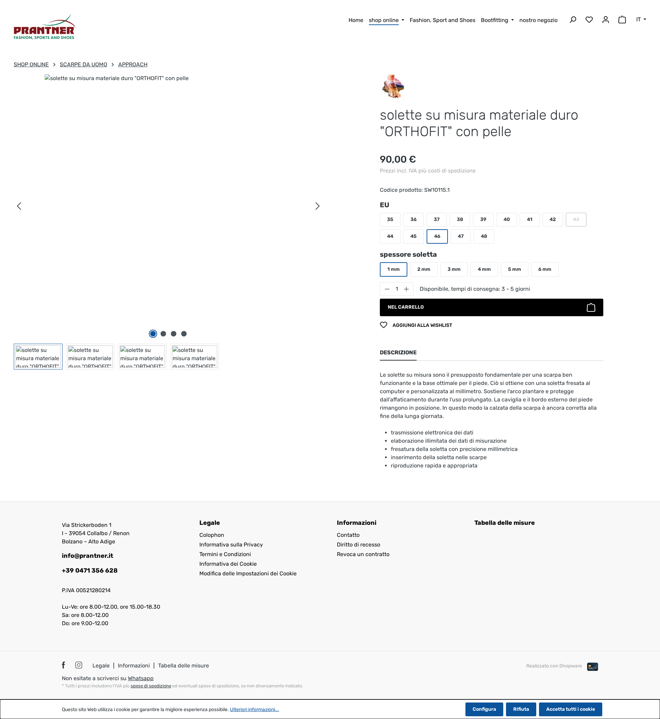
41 (529, 219)
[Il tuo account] (605, 20)
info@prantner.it (87, 556)
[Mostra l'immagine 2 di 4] (163, 333)
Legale (101, 665)
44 (390, 236)
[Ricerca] (572, 20)
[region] (168, 221)
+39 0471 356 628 (90, 570)
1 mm (393, 269)
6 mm (544, 269)
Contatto (348, 535)
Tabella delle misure (504, 523)
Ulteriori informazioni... (254, 709)
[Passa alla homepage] (45, 27)
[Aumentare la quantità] (406, 289)
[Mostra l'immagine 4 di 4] (184, 333)
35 (390, 219)
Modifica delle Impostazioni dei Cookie (248, 573)
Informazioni (134, 665)
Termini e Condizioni (225, 554)
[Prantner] (393, 85)
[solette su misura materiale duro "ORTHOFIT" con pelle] (168, 199)
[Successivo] (317, 206)
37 (437, 219)
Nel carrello (406, 307)
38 (460, 219)
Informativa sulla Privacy (231, 544)
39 (483, 219)
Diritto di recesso (358, 544)
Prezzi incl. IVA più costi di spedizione (428, 170)
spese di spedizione (151, 685)
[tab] (398, 353)
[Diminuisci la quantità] (387, 289)
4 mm (484, 269)
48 (484, 236)
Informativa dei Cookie (228, 564)
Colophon (211, 535)
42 (553, 219)
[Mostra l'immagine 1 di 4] (153, 333)
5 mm (514, 269)
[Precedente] (19, 206)
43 (579, 221)
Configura (484, 709)
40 (507, 219)
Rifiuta (521, 709)
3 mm (454, 269)
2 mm (423, 269)
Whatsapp (141, 678)
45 (413, 236)
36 (413, 219)
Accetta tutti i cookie (570, 709)
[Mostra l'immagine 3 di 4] (173, 333)
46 (437, 236)
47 (461, 236)
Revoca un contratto (363, 554)
